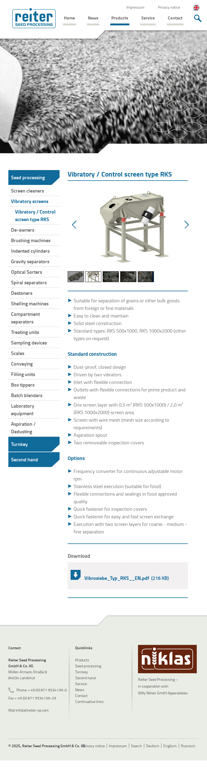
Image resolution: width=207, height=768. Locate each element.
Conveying (22, 363)
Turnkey (19, 444)
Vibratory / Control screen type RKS (35, 215)
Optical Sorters (26, 271)
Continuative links (89, 701)
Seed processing (28, 177)
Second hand (24, 459)
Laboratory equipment (22, 409)
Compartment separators (25, 317)
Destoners (21, 292)
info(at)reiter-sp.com (32, 710)
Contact (175, 18)
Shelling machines (30, 303)
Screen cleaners (27, 190)
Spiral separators (29, 282)
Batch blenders (26, 395)
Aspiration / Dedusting (23, 427)
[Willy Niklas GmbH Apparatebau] (167, 659)
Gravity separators (30, 261)
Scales (17, 353)
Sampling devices (29, 342)
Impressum (135, 7)
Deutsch (152, 745)
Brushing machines (30, 240)
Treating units (25, 332)
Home (69, 18)
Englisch (170, 745)
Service (148, 18)
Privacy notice (169, 7)
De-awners (22, 229)
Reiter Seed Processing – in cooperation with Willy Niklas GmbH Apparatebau (163, 686)
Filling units (23, 374)
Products (119, 18)
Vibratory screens (29, 201)
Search (136, 745)
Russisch (188, 745)
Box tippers (22, 384)
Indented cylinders (30, 250)
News (93, 18)
